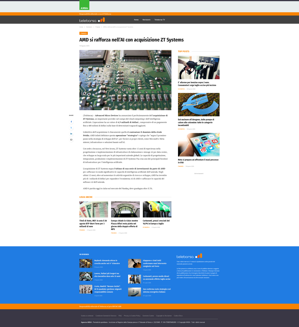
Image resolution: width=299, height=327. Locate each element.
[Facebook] (71, 121)
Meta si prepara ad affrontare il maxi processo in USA (198, 161)
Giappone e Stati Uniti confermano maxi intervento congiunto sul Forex (154, 263)
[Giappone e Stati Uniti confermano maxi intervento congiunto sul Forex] (134, 263)
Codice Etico (178, 316)
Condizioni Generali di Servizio (106, 316)
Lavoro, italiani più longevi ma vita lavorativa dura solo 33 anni (107, 274)
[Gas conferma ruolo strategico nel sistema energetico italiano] (134, 292)
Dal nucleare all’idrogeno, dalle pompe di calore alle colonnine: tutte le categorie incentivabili (196, 122)
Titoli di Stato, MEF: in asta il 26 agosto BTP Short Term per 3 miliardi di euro (93, 223)
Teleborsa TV (160, 20)
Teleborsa (107, 14)
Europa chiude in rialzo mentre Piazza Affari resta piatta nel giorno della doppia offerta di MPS (124, 225)
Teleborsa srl (104, 306)
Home (136, 20)
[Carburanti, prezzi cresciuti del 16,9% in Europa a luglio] (157, 209)
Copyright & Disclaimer (164, 316)
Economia (146, 227)
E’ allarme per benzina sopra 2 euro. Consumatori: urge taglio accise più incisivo (197, 84)
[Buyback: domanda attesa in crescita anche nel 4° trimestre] (85, 263)
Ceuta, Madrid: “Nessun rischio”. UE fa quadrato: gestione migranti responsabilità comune (107, 289)
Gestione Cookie (148, 316)
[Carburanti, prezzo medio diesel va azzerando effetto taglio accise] (134, 279)
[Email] (71, 139)
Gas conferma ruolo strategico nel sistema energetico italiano (157, 290)
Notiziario (147, 20)
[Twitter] (71, 127)
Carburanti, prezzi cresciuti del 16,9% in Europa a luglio (156, 222)
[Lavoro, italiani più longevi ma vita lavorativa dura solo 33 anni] (85, 276)
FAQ (120, 316)
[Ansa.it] (84, 6)
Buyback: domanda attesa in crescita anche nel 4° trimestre (107, 262)
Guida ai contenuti (87, 316)
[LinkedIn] (71, 133)
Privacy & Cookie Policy (132, 316)
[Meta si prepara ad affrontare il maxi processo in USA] (199, 144)
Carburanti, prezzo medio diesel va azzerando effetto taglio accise (156, 277)
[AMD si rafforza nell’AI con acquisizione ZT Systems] (125, 80)
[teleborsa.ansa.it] (92, 20)
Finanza (84, 33)
